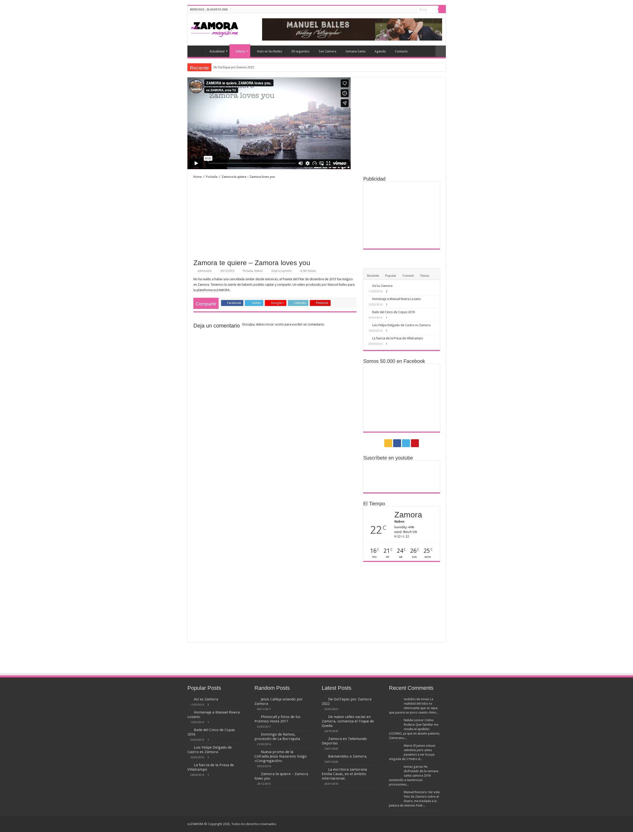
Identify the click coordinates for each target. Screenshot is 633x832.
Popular (390, 275)
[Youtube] (412, 10)
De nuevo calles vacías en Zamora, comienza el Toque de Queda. (348, 721)
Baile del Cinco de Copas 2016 (393, 312)
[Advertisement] (275, 219)
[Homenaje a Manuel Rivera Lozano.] (368, 299)
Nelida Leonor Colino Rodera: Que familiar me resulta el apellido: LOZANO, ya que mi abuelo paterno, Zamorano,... (414, 729)
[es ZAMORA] (214, 28)
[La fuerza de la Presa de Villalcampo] (368, 338)
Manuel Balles (337, 284)
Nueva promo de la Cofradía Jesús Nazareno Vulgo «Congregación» (280, 756)
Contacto (401, 51)
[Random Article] (440, 51)
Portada (211, 177)
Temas (424, 275)
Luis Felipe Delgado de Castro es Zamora (401, 325)
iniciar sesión (275, 324)
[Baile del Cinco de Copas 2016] (368, 312)
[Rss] (398, 10)
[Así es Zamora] (368, 286)
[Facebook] (403, 10)
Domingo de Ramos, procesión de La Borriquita (277, 736)
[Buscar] (442, 9)
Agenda (380, 51)
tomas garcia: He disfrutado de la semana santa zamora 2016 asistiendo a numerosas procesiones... (413, 775)
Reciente (373, 275)
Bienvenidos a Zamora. (347, 756)
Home (196, 51)
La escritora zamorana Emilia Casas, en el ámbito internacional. (344, 774)
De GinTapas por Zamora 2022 (233, 67)
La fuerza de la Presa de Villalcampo (397, 338)
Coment (408, 275)
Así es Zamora (382, 286)
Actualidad (217, 51)
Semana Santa (355, 51)
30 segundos (300, 51)
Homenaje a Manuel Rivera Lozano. (396, 299)
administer (205, 271)
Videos (240, 51)
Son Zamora (327, 51)
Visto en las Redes (269, 51)
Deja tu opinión (281, 271)
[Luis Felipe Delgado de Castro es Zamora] (368, 325)
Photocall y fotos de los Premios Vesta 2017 (277, 719)
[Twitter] (408, 10)
